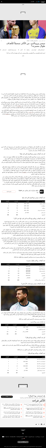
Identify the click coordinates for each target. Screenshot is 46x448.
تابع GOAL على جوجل (6, 396)
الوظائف (26, 436)
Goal (32, 446)
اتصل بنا (42, 436)
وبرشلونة (7, 114)
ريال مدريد (31, 112)
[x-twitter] (23, 434)
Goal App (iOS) (12, 436)
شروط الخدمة (37, 436)
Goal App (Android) (20, 436)
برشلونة (19, 105)
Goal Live (7, 436)
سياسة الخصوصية (31, 436)
